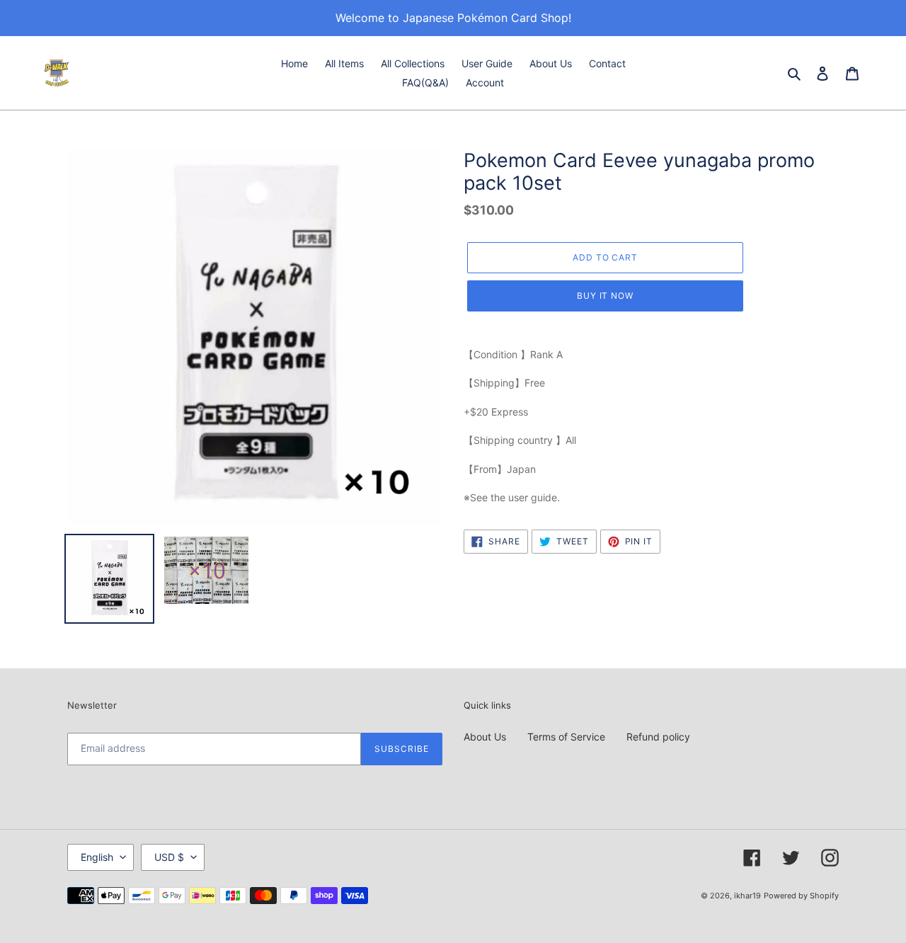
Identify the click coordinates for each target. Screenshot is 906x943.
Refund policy (658, 737)
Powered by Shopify (801, 896)
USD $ (169, 857)
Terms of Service (566, 737)
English (97, 857)
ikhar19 (747, 896)
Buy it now (605, 295)
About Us (485, 737)
